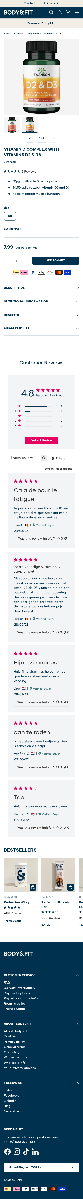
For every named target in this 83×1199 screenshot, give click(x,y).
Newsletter (12, 1111)
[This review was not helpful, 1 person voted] (65, 538)
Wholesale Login (16, 1057)
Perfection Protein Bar (56, 904)
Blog (7, 1106)
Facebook (11, 1095)
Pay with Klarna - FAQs (21, 998)
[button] (68, 12)
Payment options (17, 993)
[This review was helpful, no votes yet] (58, 538)
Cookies (10, 1036)
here (54, 1137)
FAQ (7, 983)
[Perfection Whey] (21, 875)
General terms (14, 1047)
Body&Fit (17, 1180)
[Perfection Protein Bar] (58, 875)
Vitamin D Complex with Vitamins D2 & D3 (37, 33)
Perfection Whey (16, 902)
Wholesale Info (15, 1063)
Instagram (11, 1090)
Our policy (11, 1052)
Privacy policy (14, 1042)
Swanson (10, 162)
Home (7, 33)
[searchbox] (24, 458)
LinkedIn (10, 1101)
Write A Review (41, 440)
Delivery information (19, 988)
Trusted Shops (14, 1009)
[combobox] (60, 469)
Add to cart (55, 260)
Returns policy (14, 1003)
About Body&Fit (16, 1031)
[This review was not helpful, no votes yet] (65, 632)
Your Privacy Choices (20, 1068)
